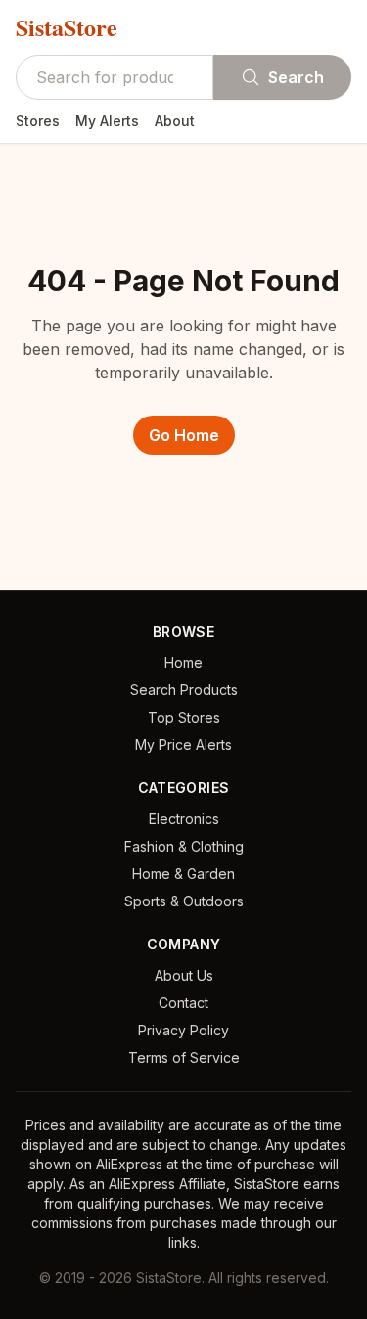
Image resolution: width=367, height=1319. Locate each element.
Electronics (184, 819)
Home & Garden (183, 873)
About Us (184, 975)
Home (183, 662)
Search (296, 77)
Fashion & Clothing (184, 846)
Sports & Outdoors (184, 901)
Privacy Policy (183, 1030)
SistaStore (66, 27)
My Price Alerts (183, 744)
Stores (38, 120)
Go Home (184, 435)
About (175, 120)
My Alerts (107, 120)
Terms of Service (184, 1057)
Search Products (184, 689)
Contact (183, 1002)
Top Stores (184, 717)
